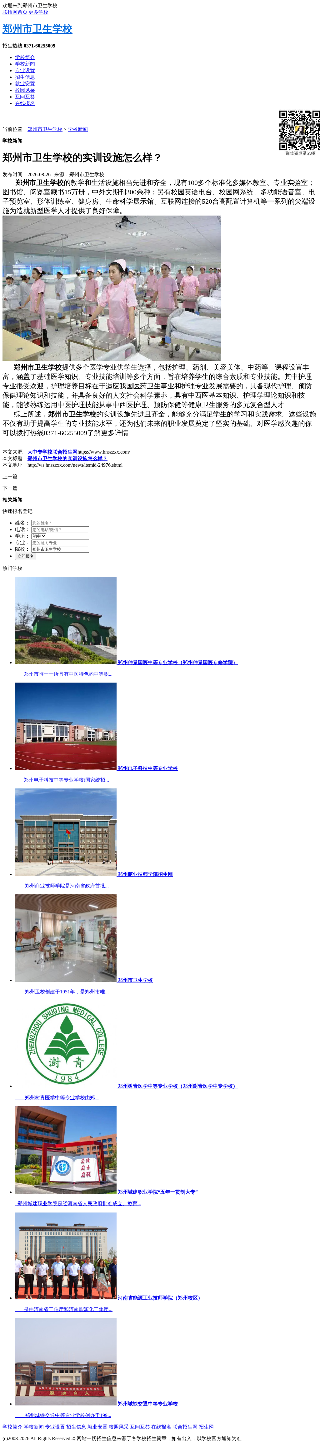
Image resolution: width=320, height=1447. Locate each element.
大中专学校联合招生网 (53, 452)
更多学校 (38, 12)
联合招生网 (185, 1427)
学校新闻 (25, 64)
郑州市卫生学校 (37, 28)
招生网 (206, 1427)
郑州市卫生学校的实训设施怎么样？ (68, 458)
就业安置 (25, 83)
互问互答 (25, 96)
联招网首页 (15, 12)
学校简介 (25, 57)
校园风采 (25, 90)
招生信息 (25, 77)
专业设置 (25, 70)
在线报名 (25, 103)
